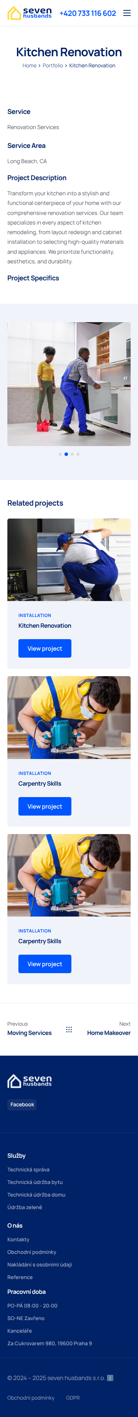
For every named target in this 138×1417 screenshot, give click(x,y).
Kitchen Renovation (44, 625)
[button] (60, 454)
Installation (34, 615)
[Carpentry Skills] (69, 717)
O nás (14, 1225)
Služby (16, 1155)
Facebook (22, 1104)
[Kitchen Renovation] (69, 559)
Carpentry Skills (39, 783)
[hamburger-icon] (127, 13)
